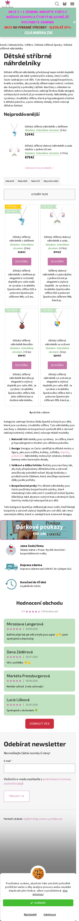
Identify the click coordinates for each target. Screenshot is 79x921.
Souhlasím (40, 903)
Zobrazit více (39, 724)
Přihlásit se (16, 796)
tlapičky (64, 452)
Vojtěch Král (30, 819)
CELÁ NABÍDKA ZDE (38, 32)
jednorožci (18, 456)
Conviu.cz (43, 819)
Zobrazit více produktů (38, 168)
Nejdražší (35, 181)
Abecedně (10, 181)
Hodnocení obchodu (39, 603)
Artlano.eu (56, 819)
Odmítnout (50, 914)
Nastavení (30, 915)
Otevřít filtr (39, 194)
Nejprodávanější (51, 181)
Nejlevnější (22, 181)
